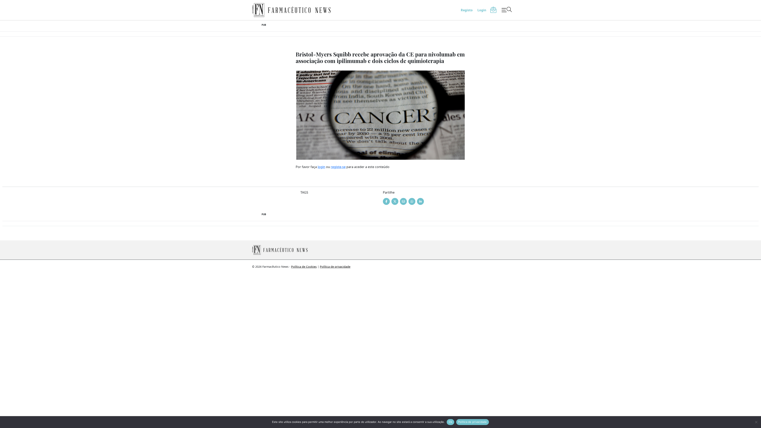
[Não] (756, 422)
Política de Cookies (304, 266)
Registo (467, 10)
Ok (450, 421)
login (321, 167)
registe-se (338, 167)
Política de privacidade (335, 266)
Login (481, 10)
